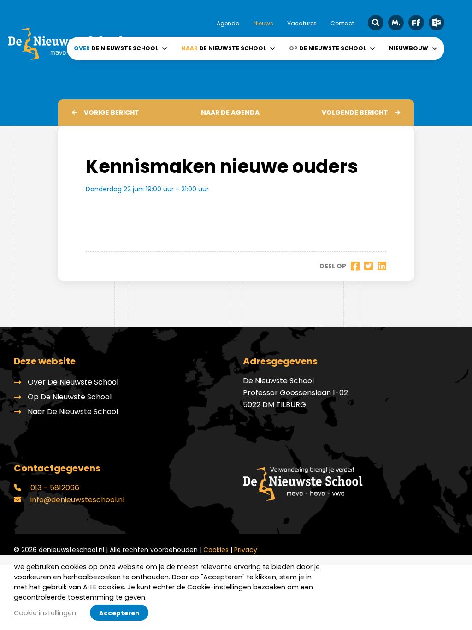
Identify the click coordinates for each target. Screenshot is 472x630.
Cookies (216, 549)
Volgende (355, 112)
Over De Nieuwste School (73, 382)
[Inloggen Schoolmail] (436, 22)
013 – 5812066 (54, 487)
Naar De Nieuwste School (73, 411)
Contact (342, 23)
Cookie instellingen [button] (45, 613)
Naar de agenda (230, 112)
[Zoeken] (376, 22)
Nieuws (263, 23)
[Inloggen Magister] (396, 22)
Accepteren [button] (119, 613)
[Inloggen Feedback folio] (416, 22)
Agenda (228, 23)
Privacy (245, 549)
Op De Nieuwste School (70, 397)
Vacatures (302, 23)
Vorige (111, 112)
